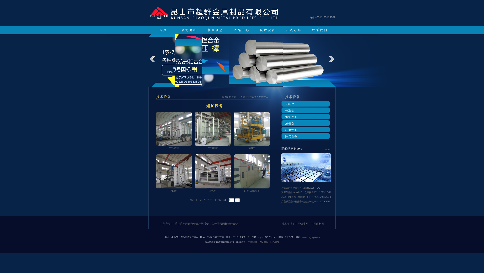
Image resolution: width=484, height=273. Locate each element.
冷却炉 (212, 190)
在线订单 (294, 30)
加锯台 (289, 123)
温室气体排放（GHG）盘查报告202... (300, 192)
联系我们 (320, 30)
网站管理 (274, 241)
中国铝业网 (301, 223)
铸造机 (289, 110)
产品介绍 (252, 241)
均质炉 (174, 190)
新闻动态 (215, 30)
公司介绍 (189, 30)
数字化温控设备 (252, 190)
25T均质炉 (174, 148)
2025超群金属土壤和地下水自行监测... (300, 196)
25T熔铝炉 (213, 148)
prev (154, 62)
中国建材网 (317, 223)
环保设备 (291, 130)
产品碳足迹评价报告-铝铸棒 (295, 187)
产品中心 (242, 30)
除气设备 (291, 136)
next (334, 62)
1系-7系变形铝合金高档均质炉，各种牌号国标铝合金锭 (205, 223)
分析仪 (289, 104)
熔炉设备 (291, 117)
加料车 (251, 148)
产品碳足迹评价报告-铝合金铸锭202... (300, 201)
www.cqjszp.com (311, 237)
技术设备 (268, 30)
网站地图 (263, 241)
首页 (163, 30)
